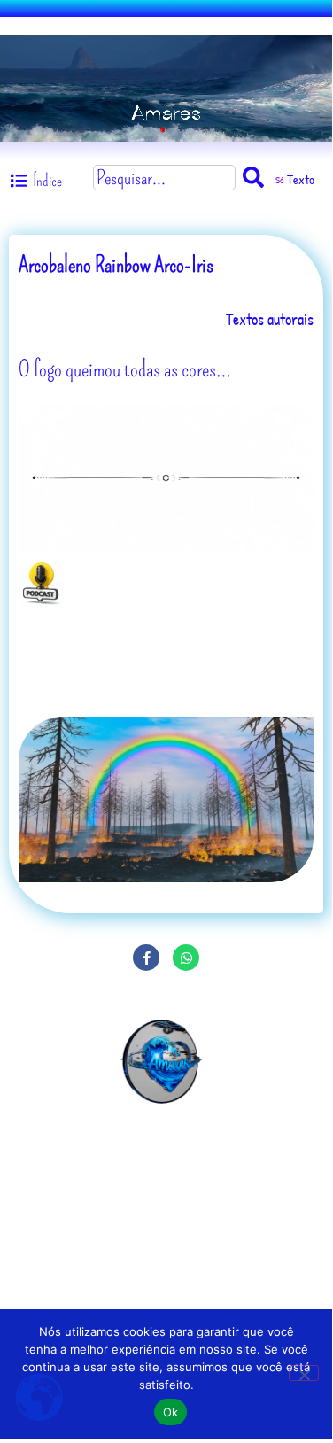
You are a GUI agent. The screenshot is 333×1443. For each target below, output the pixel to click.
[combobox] (164, 177)
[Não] (304, 1373)
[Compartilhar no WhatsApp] (186, 957)
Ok (171, 1412)
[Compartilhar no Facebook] (146, 957)
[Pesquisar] (257, 177)
